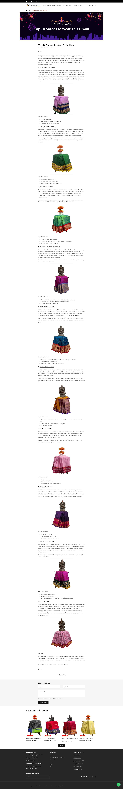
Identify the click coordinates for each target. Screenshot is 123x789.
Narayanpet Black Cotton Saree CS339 (33, 738)
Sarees (51, 761)
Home (29, 10)
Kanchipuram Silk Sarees (48, 67)
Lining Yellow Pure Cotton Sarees (86, 738)
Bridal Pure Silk (77, 755)
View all (61, 745)
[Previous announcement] (47, 1)
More (51, 766)
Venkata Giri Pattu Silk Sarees (50, 247)
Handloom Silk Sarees (47, 541)
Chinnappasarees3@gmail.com (34, 763)
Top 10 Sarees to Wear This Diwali (39, 10)
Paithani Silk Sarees (46, 187)
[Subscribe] (47, 776)
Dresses (51, 764)
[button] (71, 5)
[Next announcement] (75, 1)
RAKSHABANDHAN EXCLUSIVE (57, 757)
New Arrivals (52, 759)
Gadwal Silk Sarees (46, 487)
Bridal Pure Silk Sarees (47, 307)
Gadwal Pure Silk (77, 758)
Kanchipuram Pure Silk (79, 760)
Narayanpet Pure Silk (78, 763)
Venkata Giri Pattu (78, 769)
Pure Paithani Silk (78, 766)
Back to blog (62, 674)
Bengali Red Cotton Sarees (49, 738)
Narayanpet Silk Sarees (48, 126)
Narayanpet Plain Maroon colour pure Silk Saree (70, 739)
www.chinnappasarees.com (33, 766)
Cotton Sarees (45, 601)
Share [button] (41, 51)
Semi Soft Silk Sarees (47, 367)
